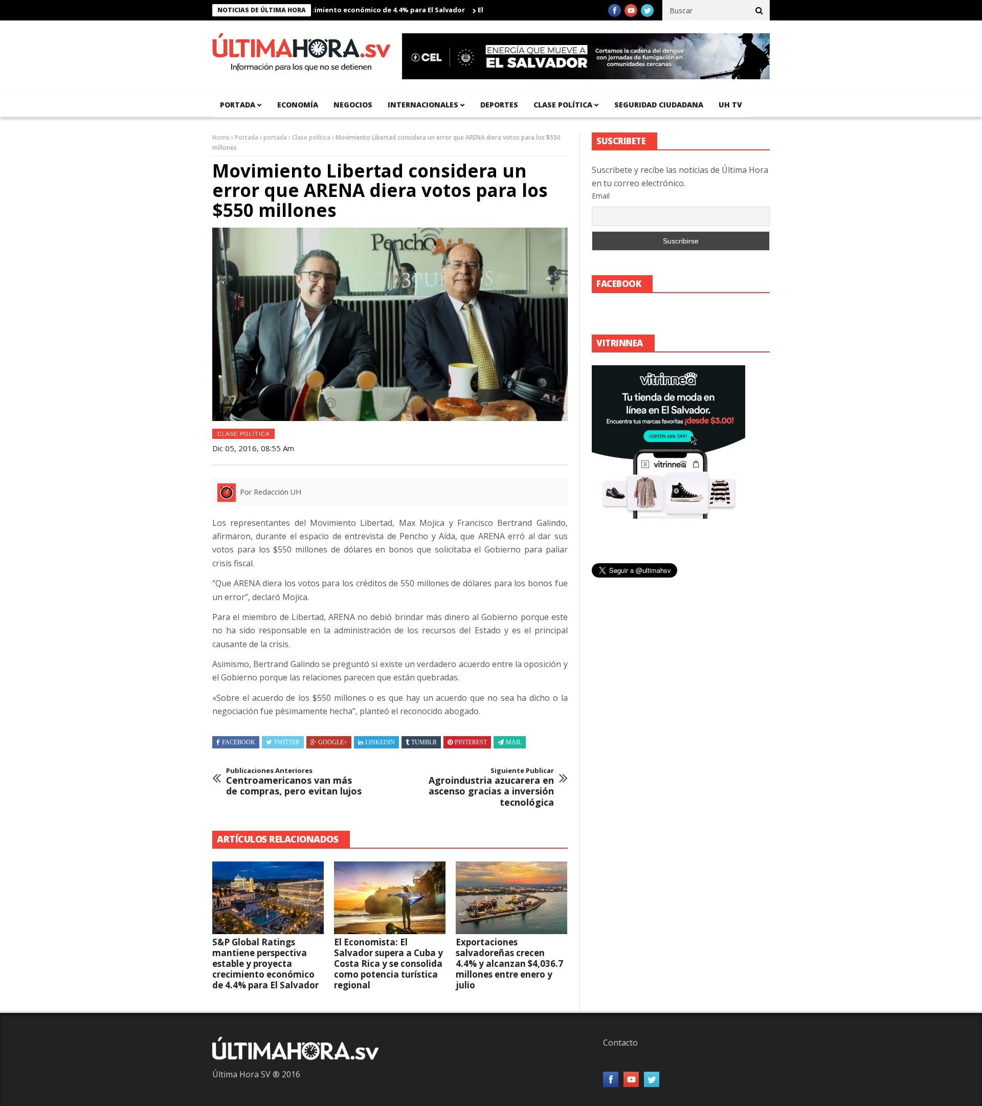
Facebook (238, 742)
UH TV (730, 104)
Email (601, 196)
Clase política (562, 104)
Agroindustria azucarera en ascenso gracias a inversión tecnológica (491, 787)
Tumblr (424, 742)
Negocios (352, 104)
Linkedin (380, 742)
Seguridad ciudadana (658, 104)
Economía (297, 104)
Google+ (332, 742)
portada (237, 104)
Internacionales (423, 104)
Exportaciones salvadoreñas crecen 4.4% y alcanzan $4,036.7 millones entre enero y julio (509, 963)
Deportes (499, 104)
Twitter (287, 742)
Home (221, 137)
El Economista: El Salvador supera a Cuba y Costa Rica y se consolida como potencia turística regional (388, 963)
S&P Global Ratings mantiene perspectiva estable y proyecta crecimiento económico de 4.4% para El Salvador (265, 963)
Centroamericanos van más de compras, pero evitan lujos (294, 782)
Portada (246, 137)
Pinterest (471, 742)
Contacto (620, 1042)
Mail (514, 742)
